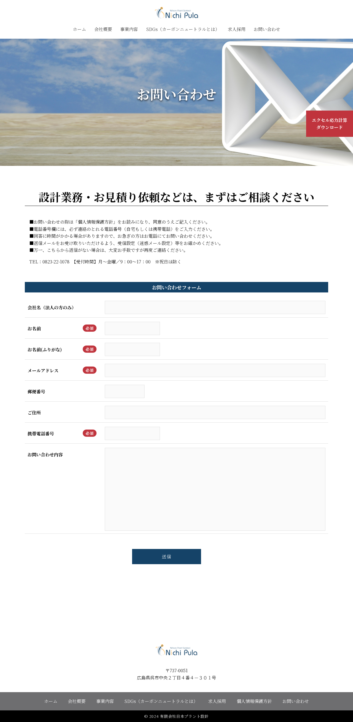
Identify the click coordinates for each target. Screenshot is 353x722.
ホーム (79, 29)
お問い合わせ (267, 29)
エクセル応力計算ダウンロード (329, 123)
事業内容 (129, 29)
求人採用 (236, 29)
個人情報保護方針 (254, 701)
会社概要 (103, 29)
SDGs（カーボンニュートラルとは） (183, 29)
